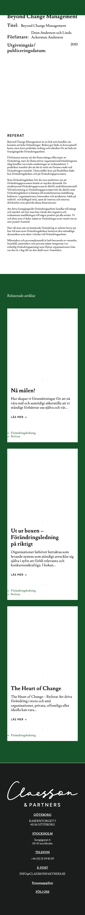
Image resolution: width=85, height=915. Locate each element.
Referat (15, 436)
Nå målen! (23, 390)
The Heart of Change (36, 688)
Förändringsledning (23, 433)
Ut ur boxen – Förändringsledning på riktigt (35, 537)
